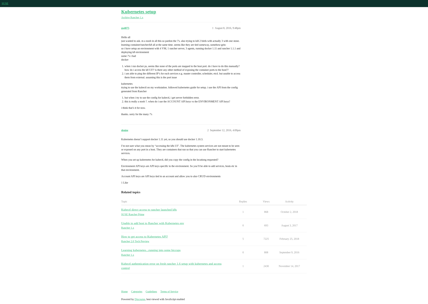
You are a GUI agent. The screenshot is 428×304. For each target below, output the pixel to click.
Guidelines (151, 291)
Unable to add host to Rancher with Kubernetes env (152, 223)
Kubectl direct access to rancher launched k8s (149, 209)
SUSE (5, 3)
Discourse (140, 299)
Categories (136, 291)
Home (124, 291)
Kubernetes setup (138, 11)
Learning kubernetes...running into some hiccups (151, 250)
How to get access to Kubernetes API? (144, 236)
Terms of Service (169, 291)
